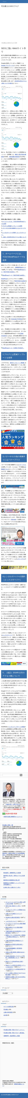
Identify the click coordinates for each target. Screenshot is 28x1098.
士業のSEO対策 (8, 1012)
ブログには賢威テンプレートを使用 (12, 226)
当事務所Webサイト (20, 267)
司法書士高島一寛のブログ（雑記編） (14, 1032)
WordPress (4, 278)
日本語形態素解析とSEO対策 (14, 948)
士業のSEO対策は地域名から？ (14, 940)
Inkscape (13, 519)
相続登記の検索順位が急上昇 (11, 880)
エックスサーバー (7, 635)
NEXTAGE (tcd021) (20, 281)
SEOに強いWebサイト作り (13, 906)
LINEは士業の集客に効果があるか (15, 952)
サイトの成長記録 (9, 1006)
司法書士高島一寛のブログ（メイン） (14, 1029)
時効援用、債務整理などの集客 (12, 872)
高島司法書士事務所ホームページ (13, 816)
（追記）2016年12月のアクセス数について (14, 237)
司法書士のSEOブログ (10, 6)
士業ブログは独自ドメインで (14, 913)
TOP (10, 42)
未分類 (5, 1015)
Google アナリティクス (7, 65)
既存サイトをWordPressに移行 (14, 961)
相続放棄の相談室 (14, 156)
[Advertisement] (14, 26)
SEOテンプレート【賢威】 (17, 362)
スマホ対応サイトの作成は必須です (15, 969)
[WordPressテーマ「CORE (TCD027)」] (12, 348)
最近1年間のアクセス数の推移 (14, 927)
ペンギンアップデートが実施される (15, 909)
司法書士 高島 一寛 (7, 825)
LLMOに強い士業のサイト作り (11, 887)
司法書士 (6, 1009)
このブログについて (11, 921)
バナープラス (22, 464)
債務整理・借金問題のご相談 (12, 1035)
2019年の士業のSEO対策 (13, 917)
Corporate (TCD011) (16, 319)
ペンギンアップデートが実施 (16, 726)
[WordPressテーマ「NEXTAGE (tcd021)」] (13, 275)
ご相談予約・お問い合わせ (12, 804)
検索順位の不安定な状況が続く (14, 944)
